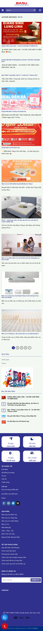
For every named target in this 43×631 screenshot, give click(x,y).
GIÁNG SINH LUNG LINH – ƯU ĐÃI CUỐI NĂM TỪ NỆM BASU (23, 397)
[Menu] (39, 10)
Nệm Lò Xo (5, 524)
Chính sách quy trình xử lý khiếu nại (13, 564)
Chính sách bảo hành (9, 551)
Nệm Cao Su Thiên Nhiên (10, 521)
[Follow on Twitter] (13, 503)
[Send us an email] (18, 503)
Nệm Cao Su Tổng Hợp (9, 518)
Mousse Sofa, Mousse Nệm (11, 537)
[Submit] (34, 10)
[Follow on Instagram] (8, 503)
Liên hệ (4, 479)
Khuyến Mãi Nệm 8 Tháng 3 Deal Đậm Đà (21, 416)
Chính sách (5, 360)
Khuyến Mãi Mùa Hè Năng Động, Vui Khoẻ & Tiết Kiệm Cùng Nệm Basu (23, 404)
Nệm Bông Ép (6, 527)
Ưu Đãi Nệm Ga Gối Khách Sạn (18, 421)
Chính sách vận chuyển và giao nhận (14, 557)
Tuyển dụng (5, 482)
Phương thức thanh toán (10, 554)
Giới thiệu (5, 469)
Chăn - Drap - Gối (7, 531)
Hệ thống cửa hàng (8, 472)
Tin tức (4, 363)
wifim (20, 17)
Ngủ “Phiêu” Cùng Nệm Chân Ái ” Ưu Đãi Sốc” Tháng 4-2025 (23, 410)
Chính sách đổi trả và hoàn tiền (12, 560)
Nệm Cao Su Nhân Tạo (9, 514)
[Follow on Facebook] (4, 503)
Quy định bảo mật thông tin (11, 547)
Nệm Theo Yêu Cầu (8, 534)
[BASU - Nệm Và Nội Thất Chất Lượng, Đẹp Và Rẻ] (21, 3)
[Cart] (3, 10)
